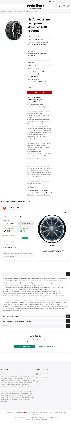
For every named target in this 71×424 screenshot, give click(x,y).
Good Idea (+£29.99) (37, 71)
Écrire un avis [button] (25, 347)
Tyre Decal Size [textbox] (39, 36)
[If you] (38, 36)
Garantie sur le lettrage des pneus (36, 419)
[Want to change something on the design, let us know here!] (33, 51)
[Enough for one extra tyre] (38, 68)
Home (3, 12)
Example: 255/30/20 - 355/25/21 (37, 45)
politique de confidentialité (37, 417)
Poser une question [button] (46, 347)
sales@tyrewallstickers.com (47, 374)
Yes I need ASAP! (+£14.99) (39, 82)
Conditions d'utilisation (20, 417)
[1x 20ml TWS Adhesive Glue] (38, 74)
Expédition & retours (53, 417)
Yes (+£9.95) (35, 76)
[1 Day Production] (38, 79)
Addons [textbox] (39, 62)
